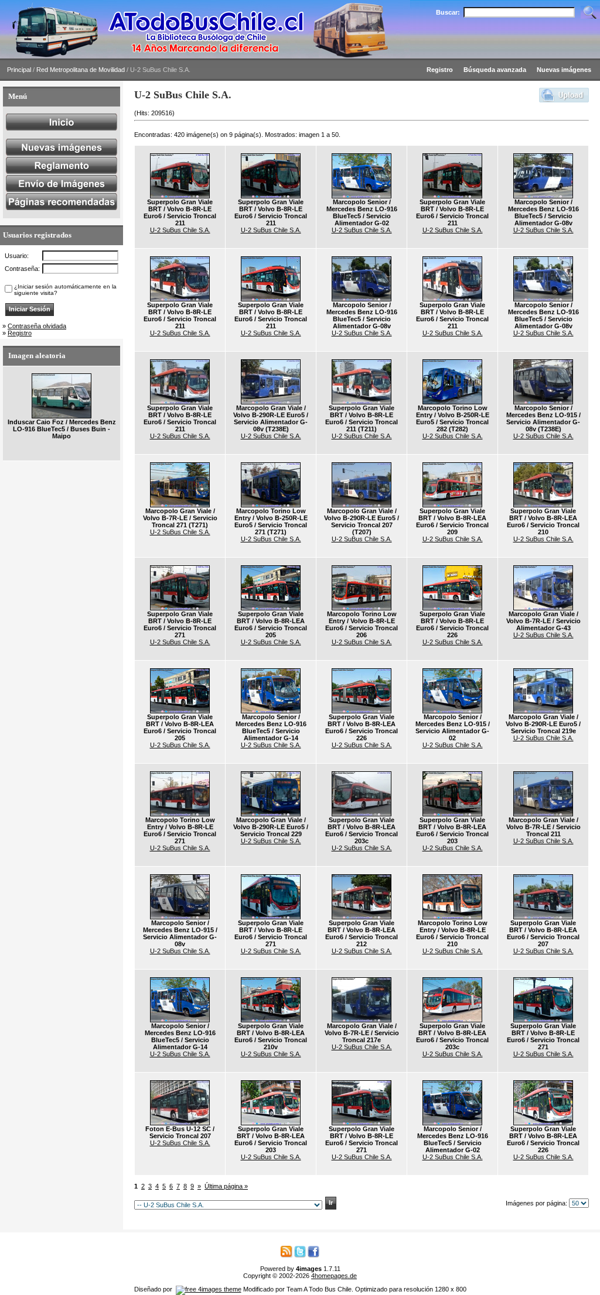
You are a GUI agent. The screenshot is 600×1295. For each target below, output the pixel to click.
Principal (19, 69)
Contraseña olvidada (37, 325)
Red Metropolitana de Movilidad (80, 69)
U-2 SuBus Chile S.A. (180, 229)
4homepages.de (334, 1275)
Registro (20, 332)
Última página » (226, 1186)
